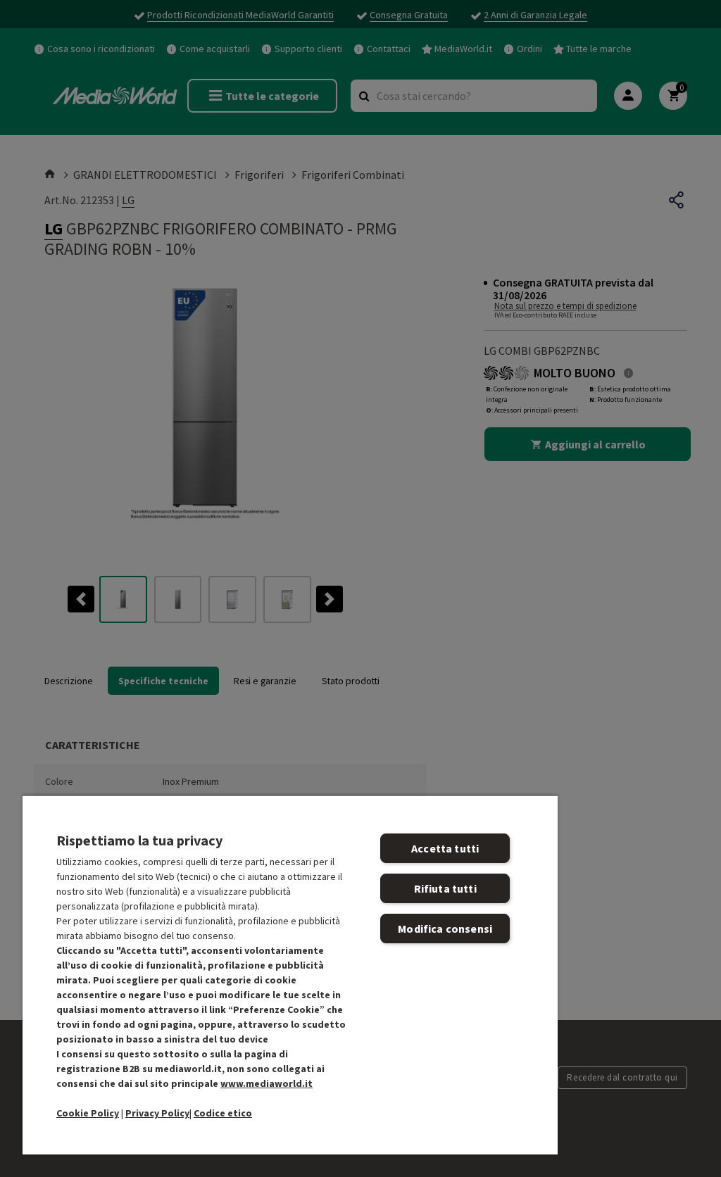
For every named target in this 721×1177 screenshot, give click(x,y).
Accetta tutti (445, 848)
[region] (290, 974)
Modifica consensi (445, 928)
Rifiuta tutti (445, 888)
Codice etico (223, 1113)
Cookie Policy (87, 1113)
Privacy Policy (157, 1113)
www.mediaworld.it (266, 1083)
